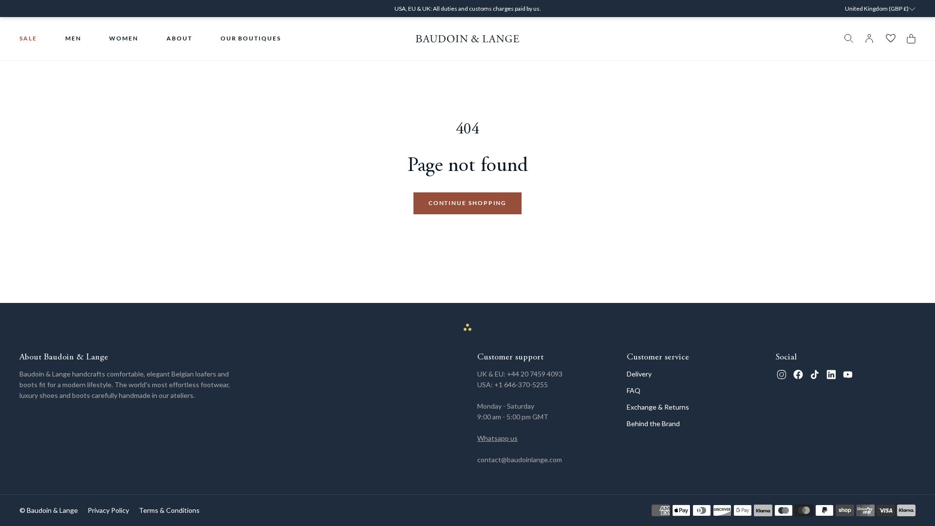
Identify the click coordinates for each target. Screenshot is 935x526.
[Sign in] (869, 38)
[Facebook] (798, 374)
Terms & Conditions (169, 510)
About (179, 38)
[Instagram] (781, 374)
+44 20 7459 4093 (534, 374)
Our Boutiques (251, 38)
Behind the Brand (653, 423)
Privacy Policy (108, 510)
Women (123, 38)
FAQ (633, 390)
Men (73, 38)
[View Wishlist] (890, 38)
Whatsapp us (497, 438)
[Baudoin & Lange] (468, 38)
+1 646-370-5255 (521, 384)
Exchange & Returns (658, 407)
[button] (909, 38)
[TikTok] (815, 374)
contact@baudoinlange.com (519, 459)
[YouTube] (848, 374)
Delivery (639, 374)
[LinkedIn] (831, 374)
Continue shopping (468, 203)
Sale (28, 38)
